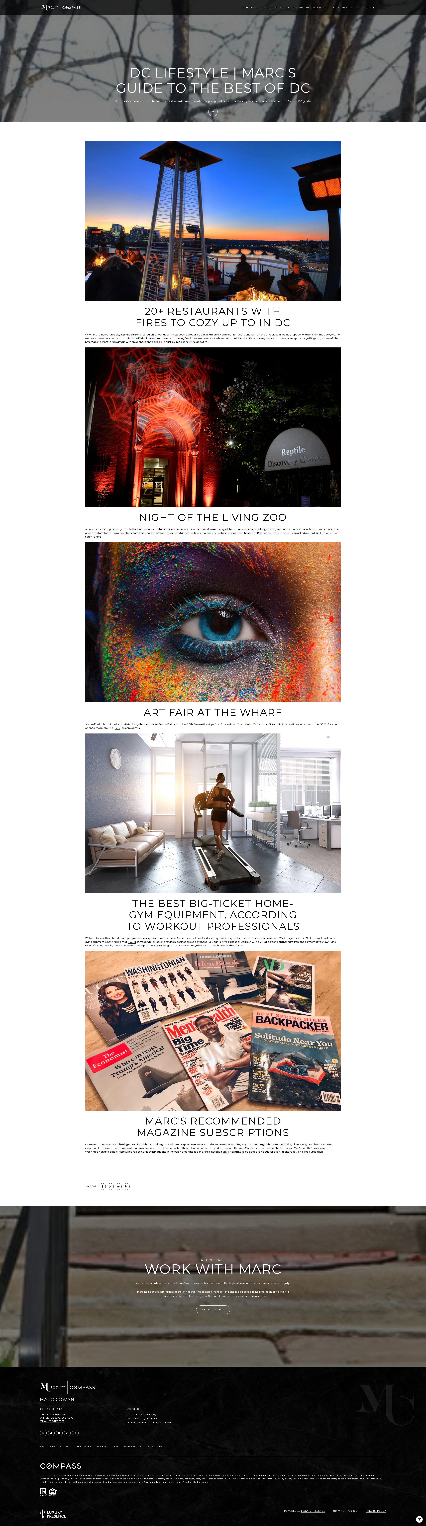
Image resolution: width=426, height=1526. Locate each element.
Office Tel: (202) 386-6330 (56, 1418)
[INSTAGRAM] (43, 1433)
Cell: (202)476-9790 (52, 1414)
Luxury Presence (313, 1511)
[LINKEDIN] (67, 1433)
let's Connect (156, 1447)
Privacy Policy (376, 1511)
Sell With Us (321, 8)
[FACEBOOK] (75, 1433)
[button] (213, 1309)
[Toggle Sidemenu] (382, 7)
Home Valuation (107, 1447)
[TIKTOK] (51, 1433)
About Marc (249, 8)
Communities (82, 1447)
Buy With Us (301, 8)
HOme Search (132, 1447)
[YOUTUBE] (59, 1433)
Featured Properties (275, 8)
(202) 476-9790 (365, 8)
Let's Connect (342, 8)
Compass (108, 1475)
